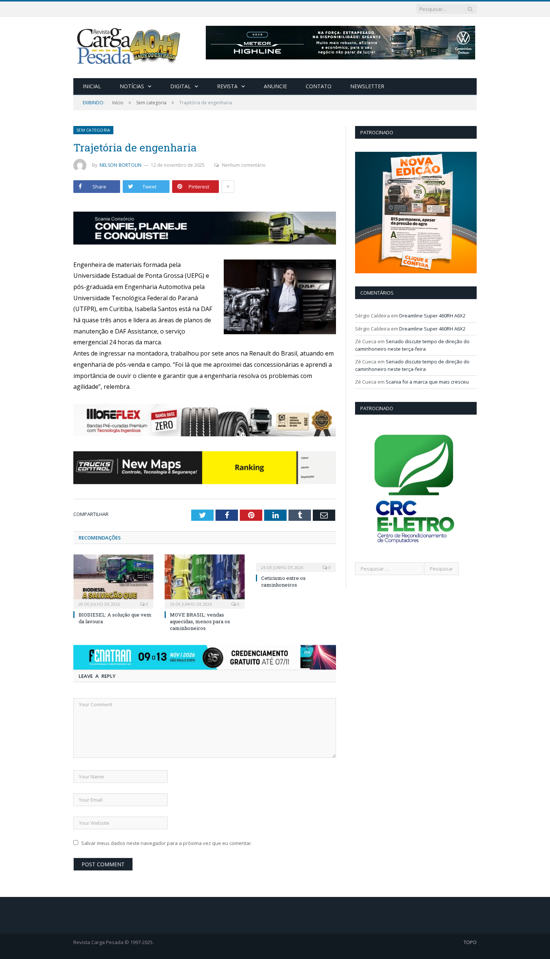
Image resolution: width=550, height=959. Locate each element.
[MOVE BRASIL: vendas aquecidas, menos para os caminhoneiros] (205, 580)
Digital (180, 86)
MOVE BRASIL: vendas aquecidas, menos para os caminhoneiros (200, 621)
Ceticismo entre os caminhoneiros (283, 581)
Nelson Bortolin (121, 165)
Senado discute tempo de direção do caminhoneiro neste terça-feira (412, 345)
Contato (318, 86)
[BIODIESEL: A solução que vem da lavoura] (113, 580)
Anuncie (275, 86)
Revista (227, 86)
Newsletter (367, 86)
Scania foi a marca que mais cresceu (427, 381)
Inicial (92, 86)
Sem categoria (93, 130)
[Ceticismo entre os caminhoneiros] (296, 562)
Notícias (132, 86)
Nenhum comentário (244, 165)
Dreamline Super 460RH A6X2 (432, 315)
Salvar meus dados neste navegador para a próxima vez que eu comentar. (166, 843)
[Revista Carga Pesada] (129, 45)
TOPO (470, 942)
